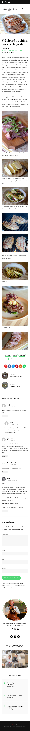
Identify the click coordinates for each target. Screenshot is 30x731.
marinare (22, 355)
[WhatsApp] (24, 366)
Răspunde (4, 416)
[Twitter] (13, 366)
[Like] (6, 366)
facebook (2, 2)
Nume (4, 550)
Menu (26, 9)
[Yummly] (20, 366)
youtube (9, 2)
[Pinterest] (16, 366)
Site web (4, 568)
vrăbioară (18, 359)
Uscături (15, 50)
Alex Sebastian (12, 463)
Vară (20, 50)
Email (3, 559)
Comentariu (5, 534)
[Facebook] (9, 366)
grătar (15, 355)
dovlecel (8, 355)
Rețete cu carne (6, 50)
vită (11, 359)
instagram (6, 2)
